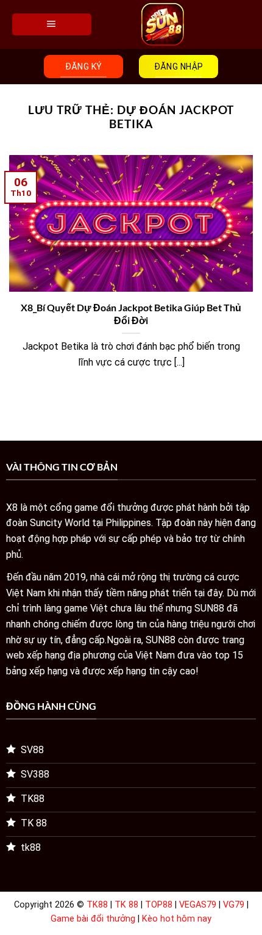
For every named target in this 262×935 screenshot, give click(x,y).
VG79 (233, 905)
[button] (51, 24)
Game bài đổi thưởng (93, 919)
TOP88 (158, 905)
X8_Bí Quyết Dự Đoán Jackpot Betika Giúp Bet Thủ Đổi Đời (131, 313)
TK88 (97, 905)
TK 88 (126, 905)
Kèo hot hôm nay (176, 919)
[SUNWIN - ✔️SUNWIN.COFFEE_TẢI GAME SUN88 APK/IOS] (163, 24)
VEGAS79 (197, 905)
